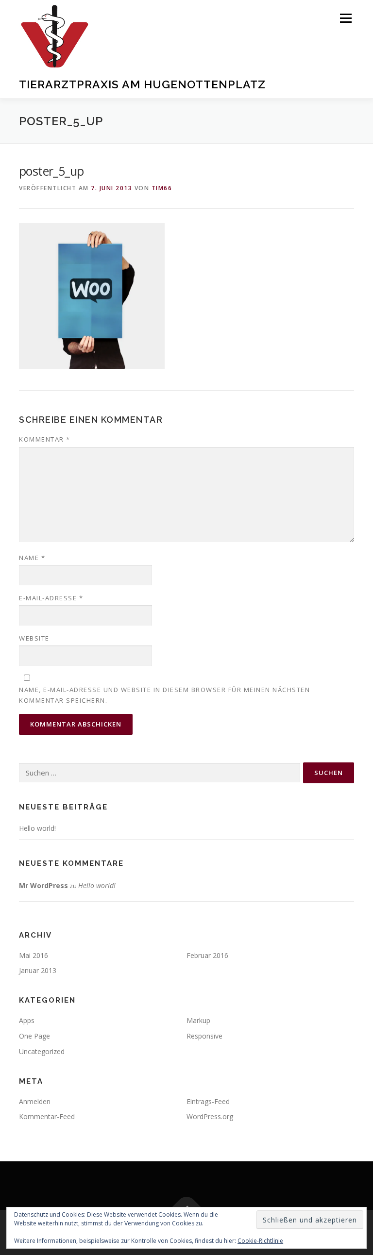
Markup (198, 1020)
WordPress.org (209, 1116)
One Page (34, 1035)
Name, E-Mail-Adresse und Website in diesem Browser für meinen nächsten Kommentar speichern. (164, 695)
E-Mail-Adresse (51, 598)
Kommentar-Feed (47, 1116)
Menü (345, 18)
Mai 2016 (33, 955)
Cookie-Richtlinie (260, 1241)
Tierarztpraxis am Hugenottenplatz (142, 83)
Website (34, 638)
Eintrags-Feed (208, 1101)
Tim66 (162, 188)
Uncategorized (42, 1051)
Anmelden (35, 1101)
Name (32, 557)
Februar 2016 (207, 955)
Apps (26, 1020)
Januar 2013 (37, 970)
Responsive (204, 1035)
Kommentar (44, 439)
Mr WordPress (43, 885)
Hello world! (37, 828)
